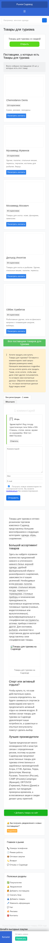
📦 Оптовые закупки (16, 856)
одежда (25, 535)
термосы (21, 590)
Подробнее (12, 831)
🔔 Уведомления (14, 887)
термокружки (15, 594)
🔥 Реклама (12, 911)
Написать (21, 938)
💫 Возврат (12, 860)
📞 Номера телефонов (17, 848)
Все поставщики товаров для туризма (24, 343)
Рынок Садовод (24, 4)
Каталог (6, 937)
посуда (12, 590)
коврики (13, 587)
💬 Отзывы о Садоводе (17, 865)
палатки (28, 584)
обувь (33, 535)
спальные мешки (26, 587)
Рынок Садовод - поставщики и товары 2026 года (24, 925)
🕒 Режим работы (15, 852)
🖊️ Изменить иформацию (18, 903)
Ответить (14, 441)
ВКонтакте (10, 402)
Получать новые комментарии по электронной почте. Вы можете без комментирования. (24, 488)
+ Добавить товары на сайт (26, 813)
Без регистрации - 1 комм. (17, 397)
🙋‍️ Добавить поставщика (18, 891)
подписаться (12, 491)
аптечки (13, 623)
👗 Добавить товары (16, 899)
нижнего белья (16, 564)
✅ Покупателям (14, 882)
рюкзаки (19, 584)
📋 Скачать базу (14, 895)
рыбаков (13, 630)
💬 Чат (10, 907)
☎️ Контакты (12, 915)
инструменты (32, 620)
